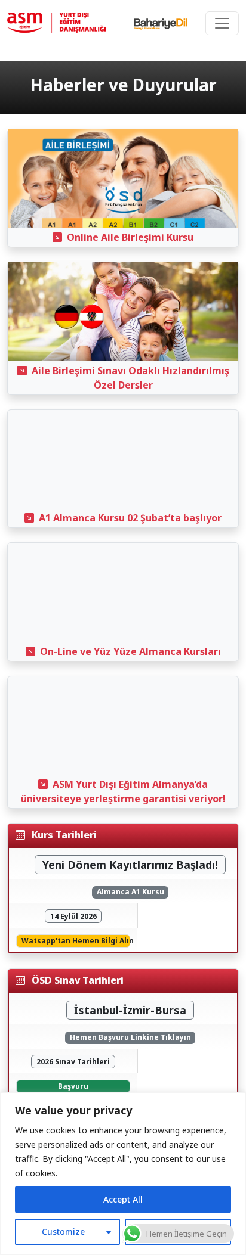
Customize (63, 1231)
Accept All (123, 1199)
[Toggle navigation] (222, 23)
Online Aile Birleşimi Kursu (130, 237)
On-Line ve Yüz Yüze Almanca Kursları (130, 651)
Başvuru (73, 1086)
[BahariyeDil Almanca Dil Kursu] (160, 23)
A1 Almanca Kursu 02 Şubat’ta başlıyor (130, 517)
